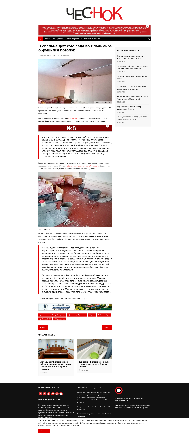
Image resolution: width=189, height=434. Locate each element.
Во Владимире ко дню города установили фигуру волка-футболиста (132, 118)
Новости (47, 39)
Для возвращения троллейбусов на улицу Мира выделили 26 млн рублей (132, 98)
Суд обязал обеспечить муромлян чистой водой (132, 77)
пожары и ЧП (46, 319)
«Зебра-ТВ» (72, 118)
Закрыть (44, 431)
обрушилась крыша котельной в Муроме (83, 166)
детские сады (104, 315)
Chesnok (43, 55)
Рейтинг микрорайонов (73, 39)
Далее (106, 327)
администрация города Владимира (53, 315)
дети (92, 315)
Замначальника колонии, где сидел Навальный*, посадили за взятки (130, 57)
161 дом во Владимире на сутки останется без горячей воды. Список (94, 364)
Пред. (44, 327)
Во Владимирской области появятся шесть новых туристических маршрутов (132, 67)
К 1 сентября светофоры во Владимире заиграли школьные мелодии (131, 88)
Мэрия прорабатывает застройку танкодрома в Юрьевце (129, 108)
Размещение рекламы (92, 39)
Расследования (57, 39)
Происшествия (64, 55)
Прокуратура (60, 319)
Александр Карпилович (78, 315)
